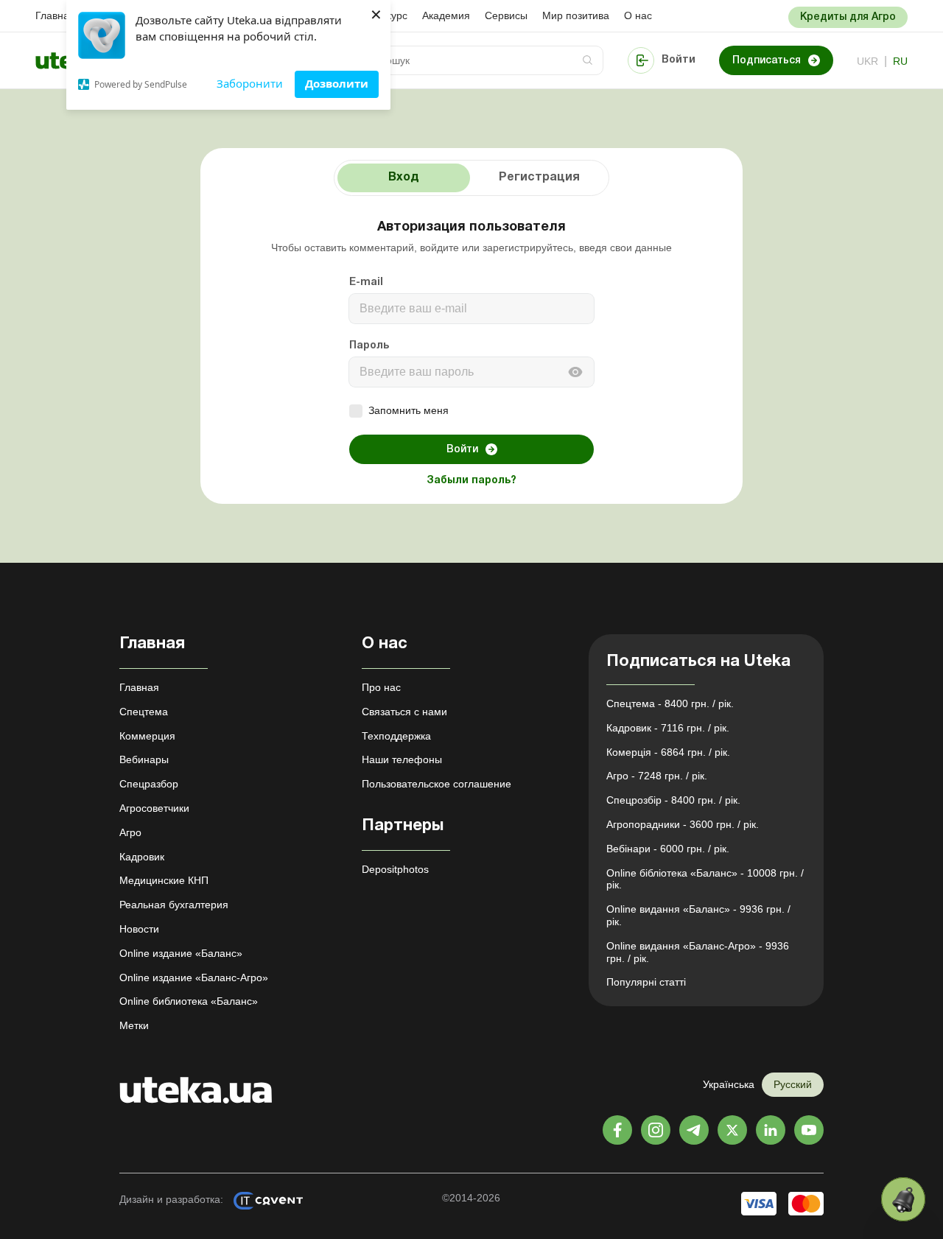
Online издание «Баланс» (180, 953)
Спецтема (143, 711)
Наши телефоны (402, 759)
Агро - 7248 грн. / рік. (656, 776)
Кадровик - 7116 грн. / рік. (667, 728)
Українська (728, 1084)
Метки (134, 1025)
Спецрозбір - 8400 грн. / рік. (673, 800)
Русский (793, 1084)
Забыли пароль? (471, 480)
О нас (638, 15)
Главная (55, 15)
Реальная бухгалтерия (173, 904)
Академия (446, 15)
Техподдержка (396, 736)
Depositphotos (395, 869)
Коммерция (147, 736)
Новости (139, 929)
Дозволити (336, 83)
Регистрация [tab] (539, 177)
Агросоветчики (154, 808)
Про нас (381, 687)
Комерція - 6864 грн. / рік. (668, 752)
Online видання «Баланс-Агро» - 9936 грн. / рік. (697, 952)
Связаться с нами (404, 711)
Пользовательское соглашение (436, 784)
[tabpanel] (471, 355)
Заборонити (250, 83)
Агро (130, 832)
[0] (903, 1199)
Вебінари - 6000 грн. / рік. (667, 848)
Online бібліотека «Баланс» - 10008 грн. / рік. (705, 879)
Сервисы (506, 15)
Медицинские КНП (163, 880)
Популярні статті (646, 982)
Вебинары (144, 759)
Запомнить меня (408, 410)
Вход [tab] (403, 177)
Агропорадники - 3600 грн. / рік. (682, 824)
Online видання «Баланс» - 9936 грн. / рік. (698, 915)
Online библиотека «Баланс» (188, 1001)
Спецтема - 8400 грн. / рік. (670, 703)
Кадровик (141, 857)
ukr (867, 61)
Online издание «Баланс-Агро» (193, 977)
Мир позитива (575, 15)
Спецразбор (148, 784)
